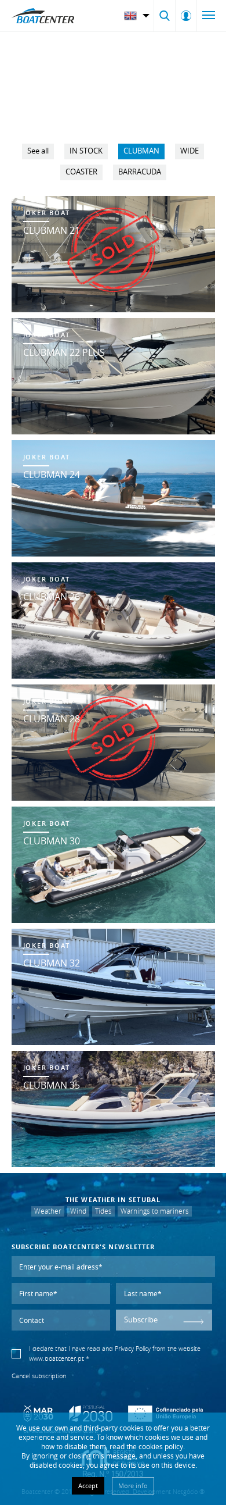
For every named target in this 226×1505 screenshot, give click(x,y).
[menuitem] (138, 15)
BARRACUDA (139, 172)
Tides (103, 1211)
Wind (78, 1211)
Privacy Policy (133, 1348)
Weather (47, 1211)
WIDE (189, 151)
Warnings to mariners (155, 1211)
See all (38, 151)
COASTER (81, 172)
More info (133, 1485)
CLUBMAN (141, 151)
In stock (86, 151)
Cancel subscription (39, 1376)
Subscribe (141, 1320)
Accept (88, 1485)
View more (113, 254)
